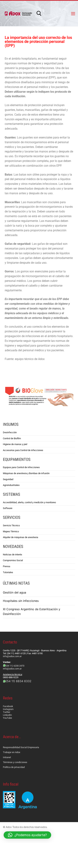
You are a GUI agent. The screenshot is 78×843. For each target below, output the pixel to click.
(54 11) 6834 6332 (18, 681)
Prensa (6, 566)
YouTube (7, 718)
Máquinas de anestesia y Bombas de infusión (26, 473)
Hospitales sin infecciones (21, 601)
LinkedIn (7, 715)
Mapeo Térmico (11, 531)
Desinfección (10, 432)
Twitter (6, 712)
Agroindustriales (11, 485)
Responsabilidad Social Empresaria (21, 747)
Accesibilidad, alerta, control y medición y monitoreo (29, 502)
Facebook (8, 706)
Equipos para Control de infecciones (21, 467)
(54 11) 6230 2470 (15, 665)
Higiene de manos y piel (15, 444)
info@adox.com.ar (12, 656)
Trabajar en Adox (11, 752)
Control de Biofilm (12, 438)
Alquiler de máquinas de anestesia (20, 537)
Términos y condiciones (15, 762)
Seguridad (8, 479)
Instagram (8, 709)
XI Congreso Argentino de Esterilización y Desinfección (31, 611)
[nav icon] (73, 13)
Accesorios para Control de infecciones (23, 450)
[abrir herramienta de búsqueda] (39, 13)
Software (7, 508)
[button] (27, 835)
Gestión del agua (14, 592)
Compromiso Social (13, 560)
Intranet (7, 757)
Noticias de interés (12, 554)
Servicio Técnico (11, 525)
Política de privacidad (14, 767)
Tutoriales (8, 572)
